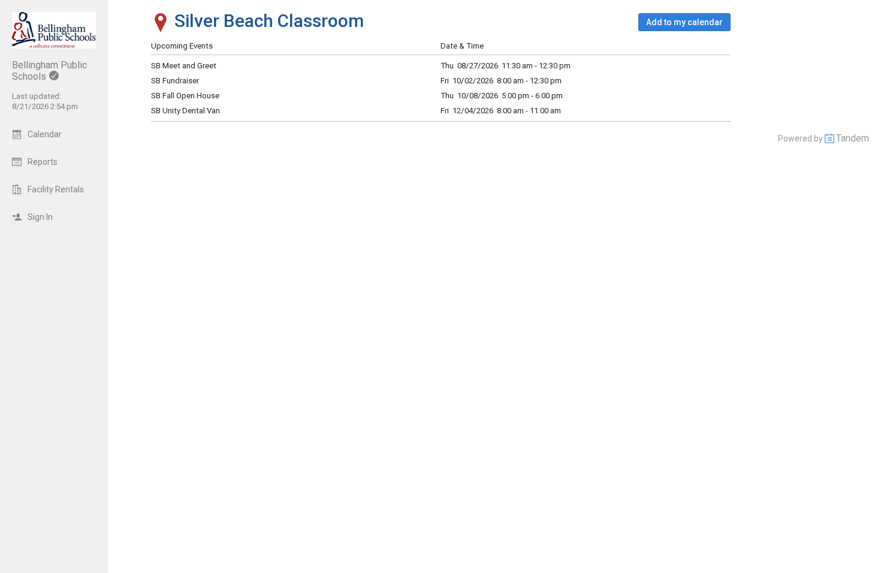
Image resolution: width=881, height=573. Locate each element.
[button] (684, 22)
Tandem (852, 138)
